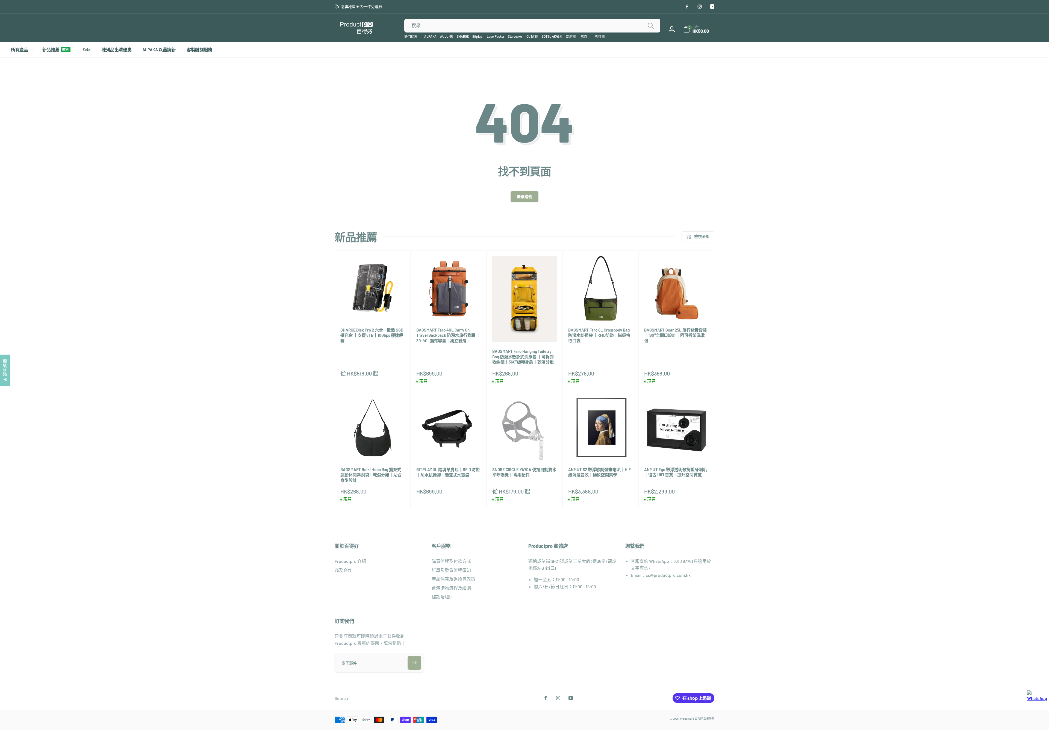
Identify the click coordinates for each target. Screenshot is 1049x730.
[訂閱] (414, 663)
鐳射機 (571, 36)
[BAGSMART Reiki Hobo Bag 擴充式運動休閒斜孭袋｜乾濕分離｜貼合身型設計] (373, 450)
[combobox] (532, 25)
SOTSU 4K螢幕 (552, 36)
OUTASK (532, 36)
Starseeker (515, 36)
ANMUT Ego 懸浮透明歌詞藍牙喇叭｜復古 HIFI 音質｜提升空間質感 (675, 472)
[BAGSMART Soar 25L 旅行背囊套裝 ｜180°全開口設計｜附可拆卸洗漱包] (677, 311)
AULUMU (446, 36)
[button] (696, 29)
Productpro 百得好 (691, 718)
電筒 (584, 36)
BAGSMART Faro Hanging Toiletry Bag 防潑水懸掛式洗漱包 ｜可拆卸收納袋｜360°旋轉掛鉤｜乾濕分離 (523, 356)
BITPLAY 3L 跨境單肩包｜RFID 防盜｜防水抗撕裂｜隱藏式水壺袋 (448, 472)
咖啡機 (600, 36)
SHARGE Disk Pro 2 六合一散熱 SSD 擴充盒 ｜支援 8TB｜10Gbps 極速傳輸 (371, 335)
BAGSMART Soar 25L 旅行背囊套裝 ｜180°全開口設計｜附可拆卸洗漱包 (675, 335)
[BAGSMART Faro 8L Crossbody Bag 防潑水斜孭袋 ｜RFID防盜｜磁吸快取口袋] (601, 311)
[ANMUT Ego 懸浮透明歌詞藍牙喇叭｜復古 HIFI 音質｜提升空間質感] (677, 450)
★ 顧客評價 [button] (5, 370)
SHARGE (463, 36)
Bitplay (477, 36)
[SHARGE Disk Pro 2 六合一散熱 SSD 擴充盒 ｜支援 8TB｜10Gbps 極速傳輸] (373, 311)
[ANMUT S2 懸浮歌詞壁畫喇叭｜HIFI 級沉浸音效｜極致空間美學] (601, 450)
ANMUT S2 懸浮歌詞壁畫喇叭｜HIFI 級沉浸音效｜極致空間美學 (600, 472)
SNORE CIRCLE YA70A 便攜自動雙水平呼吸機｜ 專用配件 (524, 472)
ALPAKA (430, 36)
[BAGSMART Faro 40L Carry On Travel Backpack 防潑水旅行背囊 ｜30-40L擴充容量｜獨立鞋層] (449, 311)
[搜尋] (650, 25)
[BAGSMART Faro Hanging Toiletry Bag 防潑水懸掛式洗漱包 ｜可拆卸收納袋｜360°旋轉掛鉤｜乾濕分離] (525, 332)
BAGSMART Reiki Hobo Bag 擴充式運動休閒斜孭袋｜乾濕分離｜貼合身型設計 (371, 475)
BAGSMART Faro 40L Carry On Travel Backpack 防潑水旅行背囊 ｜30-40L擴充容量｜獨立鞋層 (448, 335)
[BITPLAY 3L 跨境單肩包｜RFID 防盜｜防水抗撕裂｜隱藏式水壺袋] (449, 450)
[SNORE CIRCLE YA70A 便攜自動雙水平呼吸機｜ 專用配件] (525, 450)
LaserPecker (495, 36)
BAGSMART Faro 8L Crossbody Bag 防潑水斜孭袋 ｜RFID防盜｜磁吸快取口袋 (599, 335)
